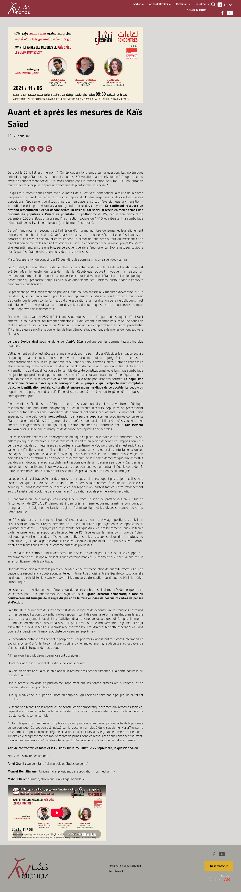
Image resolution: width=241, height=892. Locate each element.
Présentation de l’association (125, 865)
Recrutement (116, 871)
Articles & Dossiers (158, 3)
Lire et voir (201, 3)
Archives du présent (196, 9)
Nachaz (137, 3)
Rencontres (181, 3)
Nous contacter (219, 866)
